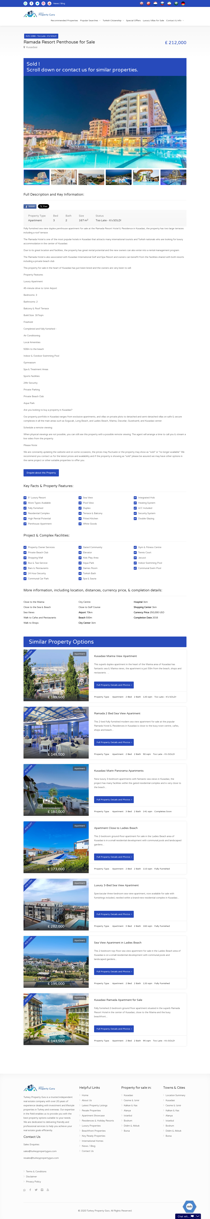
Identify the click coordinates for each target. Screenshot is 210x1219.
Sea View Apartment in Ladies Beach (117, 942)
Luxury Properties (91, 1125)
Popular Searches (89, 20)
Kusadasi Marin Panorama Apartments (119, 770)
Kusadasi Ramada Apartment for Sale (118, 1000)
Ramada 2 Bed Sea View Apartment (117, 713)
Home (85, 1095)
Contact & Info (173, 20)
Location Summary (175, 1095)
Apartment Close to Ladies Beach (116, 828)
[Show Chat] (192, 1216)
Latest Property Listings (94, 1105)
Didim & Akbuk (132, 1125)
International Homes (92, 1141)
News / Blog (59, 3)
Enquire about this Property (41, 472)
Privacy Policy (33, 1181)
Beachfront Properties (94, 1130)
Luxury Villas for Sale (153, 20)
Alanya (127, 1110)
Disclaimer (31, 1176)
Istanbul (128, 1115)
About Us (87, 1100)
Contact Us (88, 1151)
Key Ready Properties (93, 1135)
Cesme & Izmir (131, 1100)
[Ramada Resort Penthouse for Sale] (105, 122)
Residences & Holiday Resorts (98, 1120)
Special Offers (133, 20)
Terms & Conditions (36, 1171)
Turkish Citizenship (112, 20)
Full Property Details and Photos (113, 685)
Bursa (127, 1130)
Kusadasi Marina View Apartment (115, 656)
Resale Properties (91, 1110)
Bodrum (128, 1120)
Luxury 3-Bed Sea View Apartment (116, 885)
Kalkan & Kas (130, 1105)
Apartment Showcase (93, 1115)
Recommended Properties (64, 20)
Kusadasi (31, 47)
